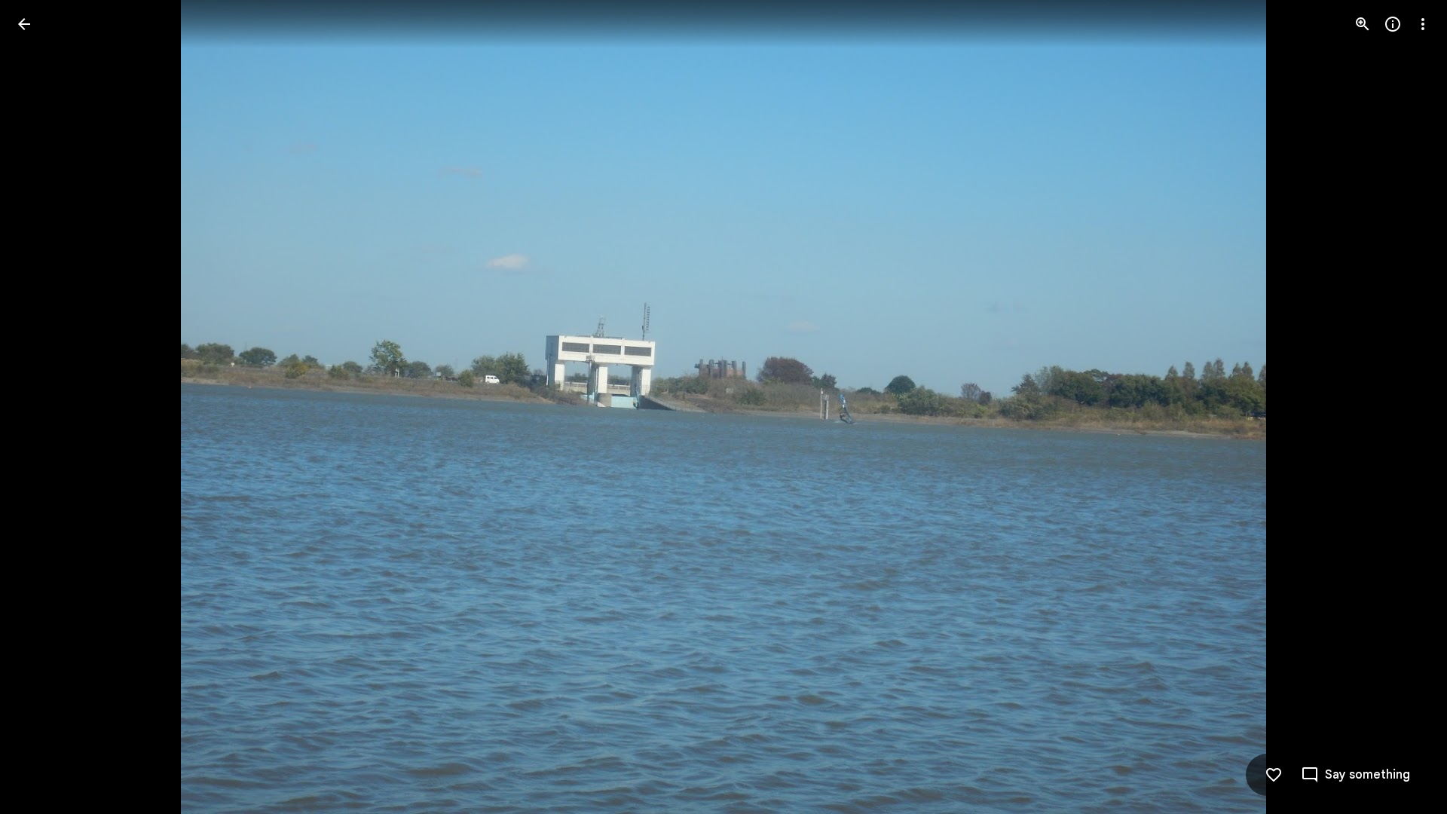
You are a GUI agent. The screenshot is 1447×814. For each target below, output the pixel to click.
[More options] (1423, 24)
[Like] (1274, 775)
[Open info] (1393, 24)
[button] (42, 407)
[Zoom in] (1363, 24)
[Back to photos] (24, 24)
